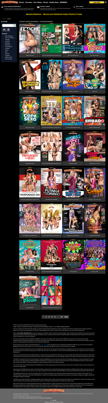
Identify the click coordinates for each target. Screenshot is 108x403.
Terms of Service (49, 402)
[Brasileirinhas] (9, 2)
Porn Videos (37, 2)
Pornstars (28, 2)
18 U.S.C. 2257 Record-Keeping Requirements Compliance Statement (32, 398)
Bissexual (7, 45)
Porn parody (8, 59)
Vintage (7, 39)
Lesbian (7, 48)
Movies (21, 2)
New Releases (9, 36)
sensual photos (43, 344)
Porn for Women (9, 37)
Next (66, 317)
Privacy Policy (59, 402)
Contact (54, 400)
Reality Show (54, 2)
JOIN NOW (96, 2)
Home (4, 18)
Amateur (7, 55)
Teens (6, 50)
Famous (7, 53)
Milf (6, 52)
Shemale (7, 43)
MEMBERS (63, 2)
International (8, 46)
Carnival (7, 41)
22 (62, 317)
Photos (45, 2)
